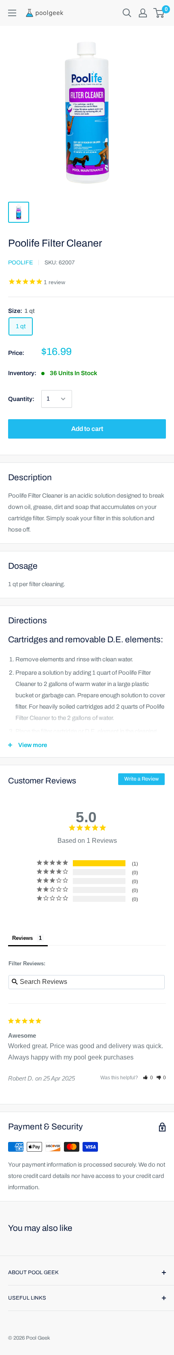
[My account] (143, 12)
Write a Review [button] (141, 779)
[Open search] (127, 12)
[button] (148, 1078)
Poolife (20, 263)
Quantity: (21, 399)
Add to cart (87, 428)
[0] (159, 13)
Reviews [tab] (22, 938)
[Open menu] (12, 13)
